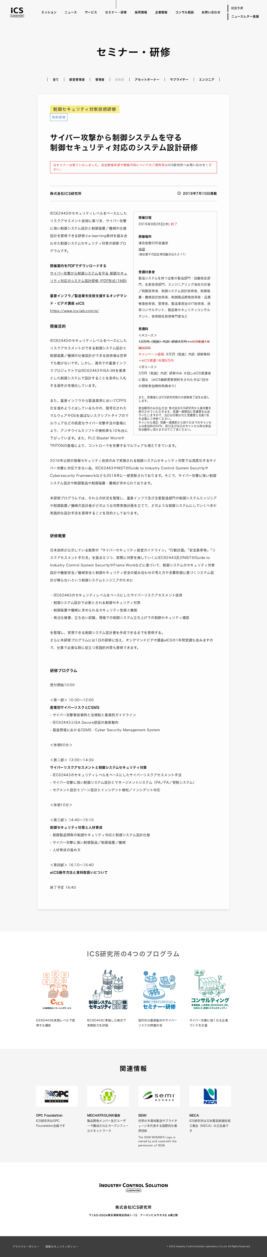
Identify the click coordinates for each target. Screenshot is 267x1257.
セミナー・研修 (116, 12)
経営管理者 (77, 79)
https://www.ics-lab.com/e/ (74, 310)
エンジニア (206, 79)
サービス (91, 12)
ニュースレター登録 (245, 16)
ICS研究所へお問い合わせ (186, 165)
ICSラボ (237, 8)
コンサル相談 (184, 12)
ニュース (71, 12)
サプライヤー (179, 79)
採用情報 (141, 12)
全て (56, 79)
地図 (142, 249)
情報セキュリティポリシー (61, 1246)
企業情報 (161, 12)
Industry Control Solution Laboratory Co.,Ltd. (201, 1246)
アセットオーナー (147, 79)
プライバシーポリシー (26, 1246)
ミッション (49, 12)
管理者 (100, 79)
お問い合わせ (211, 12)
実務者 (119, 79)
